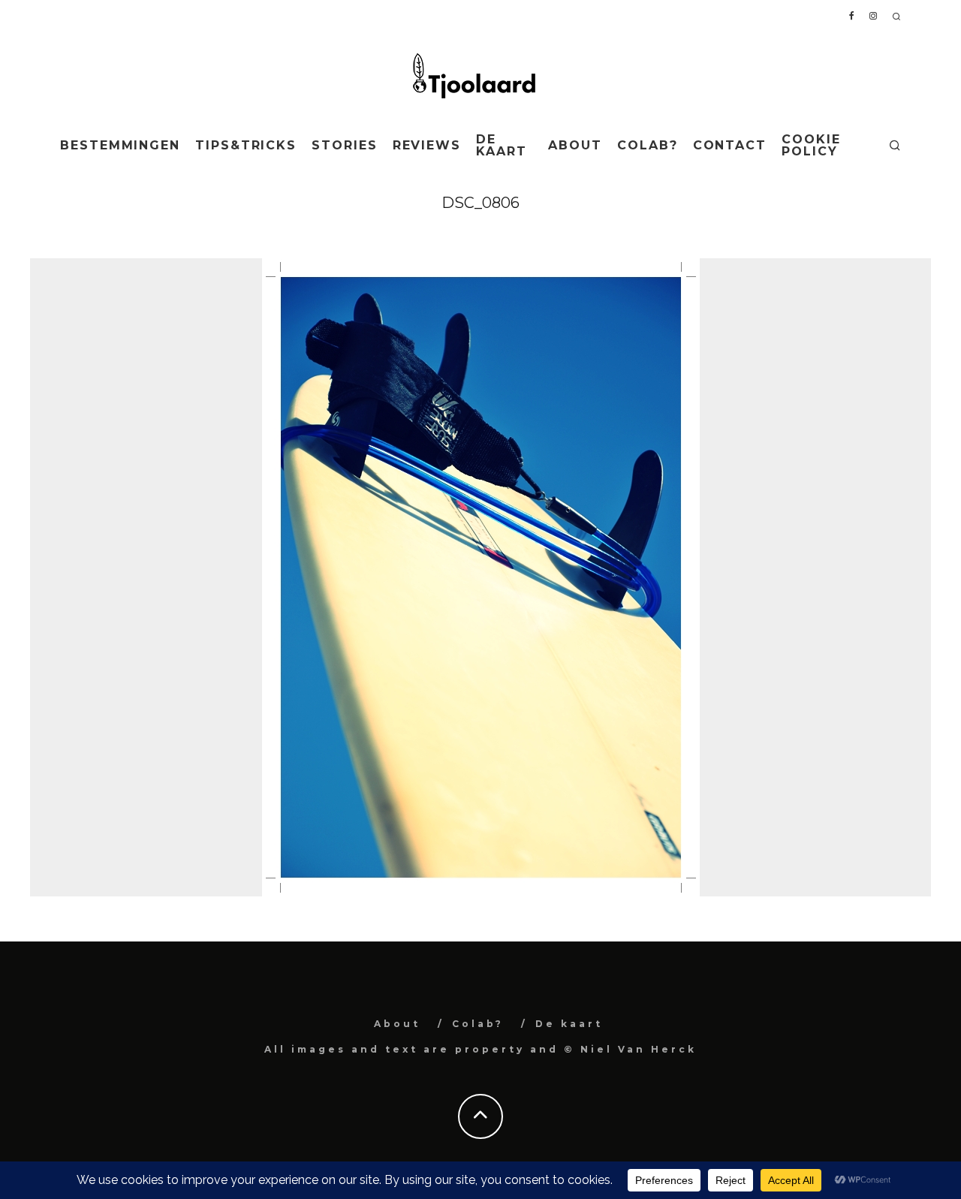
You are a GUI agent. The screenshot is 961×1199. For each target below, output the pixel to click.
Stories (344, 145)
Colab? (647, 145)
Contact (730, 145)
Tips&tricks (246, 145)
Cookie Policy (811, 145)
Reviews (427, 145)
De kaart (501, 145)
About (575, 145)
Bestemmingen (120, 145)
